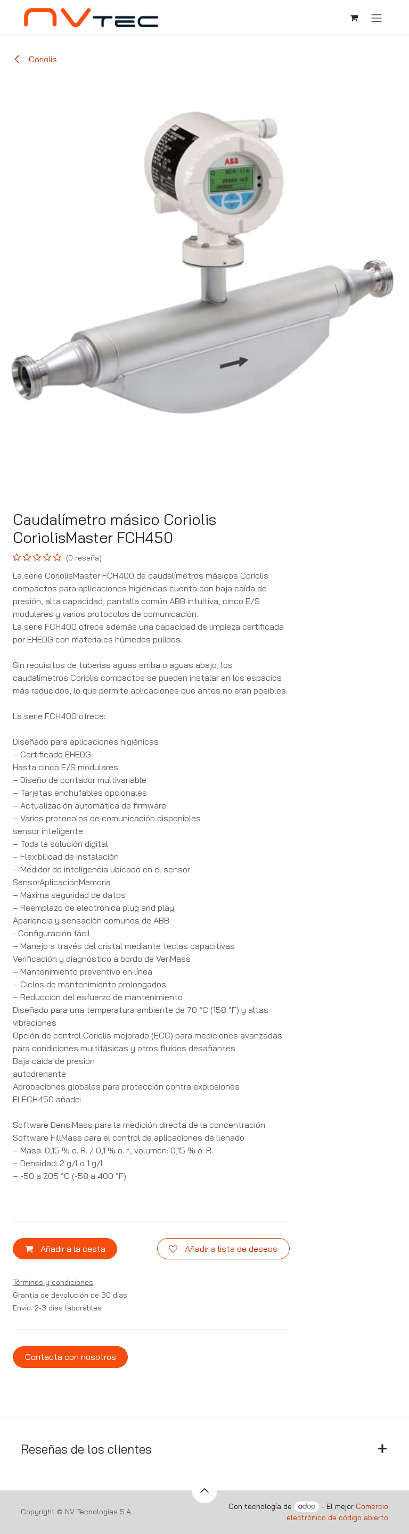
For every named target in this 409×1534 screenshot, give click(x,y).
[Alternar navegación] (376, 17)
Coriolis (42, 59)
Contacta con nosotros (70, 1356)
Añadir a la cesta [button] (71, 1248)
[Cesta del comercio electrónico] (353, 17)
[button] (204, 1490)
